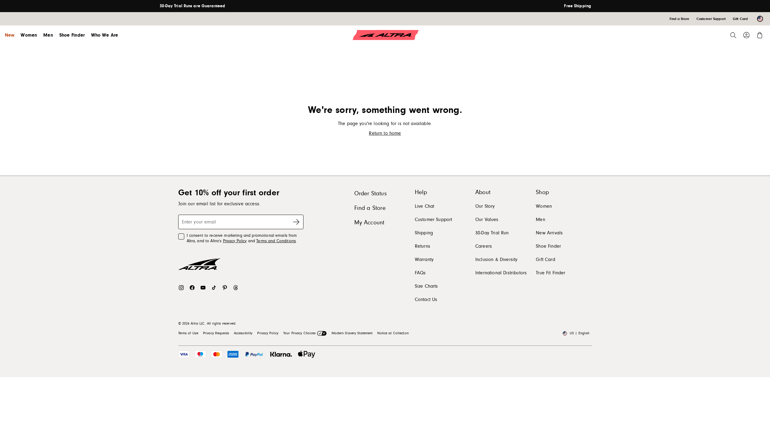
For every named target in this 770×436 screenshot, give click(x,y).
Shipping (424, 233)
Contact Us (426, 299)
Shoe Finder (72, 35)
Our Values (487, 219)
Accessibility (243, 333)
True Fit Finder (550, 273)
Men (48, 35)
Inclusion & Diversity (496, 259)
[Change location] (760, 19)
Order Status (370, 193)
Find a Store (370, 208)
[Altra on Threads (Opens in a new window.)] (236, 288)
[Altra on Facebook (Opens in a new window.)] (192, 288)
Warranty (424, 259)
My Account (369, 222)
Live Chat (424, 206)
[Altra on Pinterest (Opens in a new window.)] (225, 288)
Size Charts (426, 286)
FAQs (420, 273)
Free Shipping (577, 6)
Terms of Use (188, 333)
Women (29, 35)
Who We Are (104, 35)
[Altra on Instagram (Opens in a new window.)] (181, 288)
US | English (579, 333)
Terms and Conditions (276, 241)
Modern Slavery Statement (352, 333)
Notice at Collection (392, 333)
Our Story (485, 206)
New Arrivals (549, 233)
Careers (483, 246)
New (10, 35)
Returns (422, 246)
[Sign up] (296, 222)
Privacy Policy (235, 241)
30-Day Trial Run (492, 233)
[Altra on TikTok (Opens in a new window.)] (214, 288)
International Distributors (501, 273)
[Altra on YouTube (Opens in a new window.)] (203, 288)
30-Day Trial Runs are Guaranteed (192, 6)
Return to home (385, 133)
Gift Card (545, 259)
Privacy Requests (216, 333)
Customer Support (433, 219)
